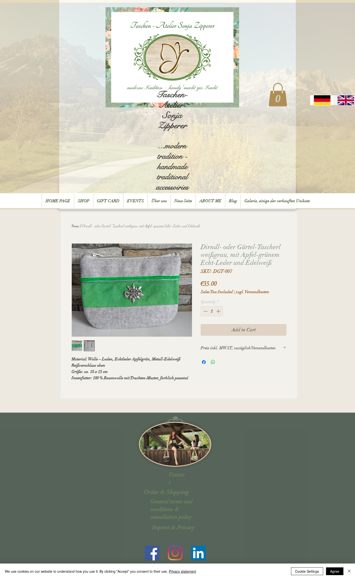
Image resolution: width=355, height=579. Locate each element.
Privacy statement (182, 571)
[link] (278, 94)
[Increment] (218, 311)
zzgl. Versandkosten (252, 291)
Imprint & (164, 527)
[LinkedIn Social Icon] (198, 553)
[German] (322, 100)
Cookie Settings (307, 571)
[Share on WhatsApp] (213, 362)
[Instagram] (175, 553)
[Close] (349, 571)
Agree (334, 571)
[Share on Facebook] (204, 362)
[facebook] (152, 553)
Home (75, 225)
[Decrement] (205, 311)
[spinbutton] (212, 311)
